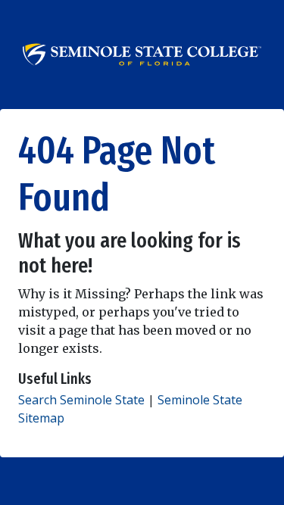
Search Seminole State (81, 399)
